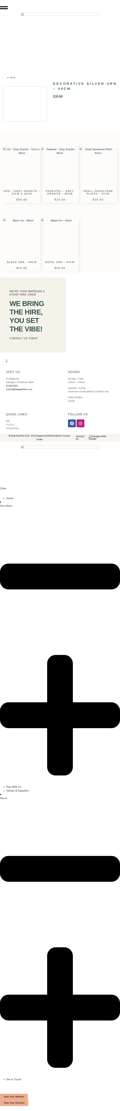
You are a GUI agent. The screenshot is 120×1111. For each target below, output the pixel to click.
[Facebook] (72, 423)
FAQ (8, 421)
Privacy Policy (12, 428)
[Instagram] (80, 423)
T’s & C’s (10, 425)
